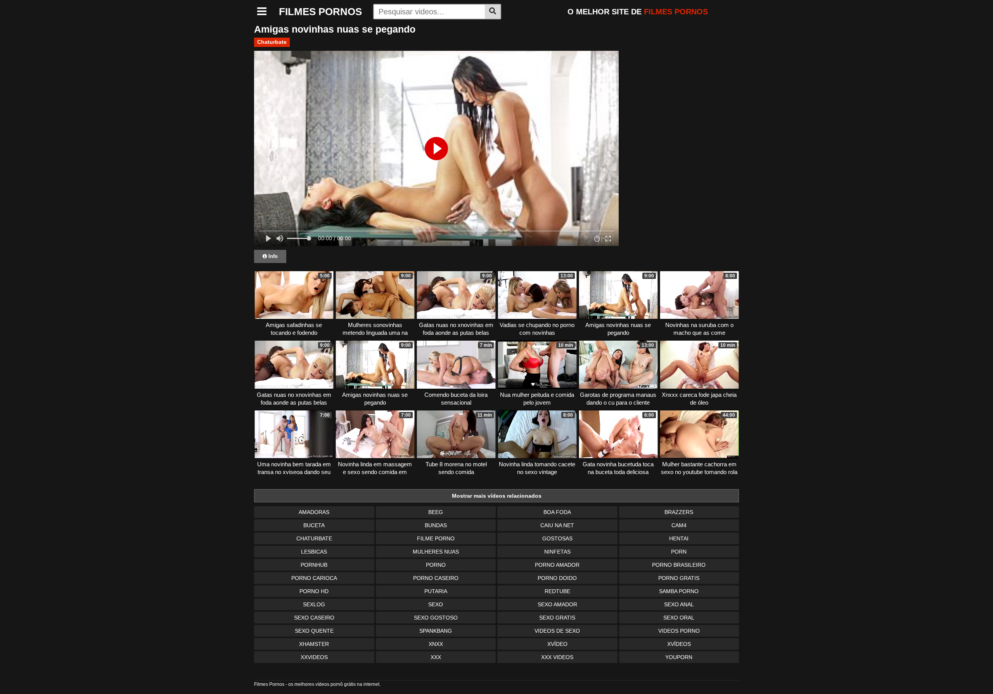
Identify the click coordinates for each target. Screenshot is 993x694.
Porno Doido (557, 578)
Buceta (314, 525)
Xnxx (436, 644)
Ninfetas (557, 552)
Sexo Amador (557, 604)
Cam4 (679, 525)
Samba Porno (679, 591)
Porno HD (314, 591)
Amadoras (314, 512)
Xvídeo (557, 644)
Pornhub (314, 565)
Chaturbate (272, 42)
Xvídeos (679, 644)
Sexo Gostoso (436, 617)
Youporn (678, 657)
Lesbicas (314, 552)
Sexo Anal (679, 604)
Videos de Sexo (557, 631)
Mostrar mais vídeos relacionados (496, 496)
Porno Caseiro (435, 578)
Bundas (436, 525)
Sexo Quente (314, 631)
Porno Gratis (678, 578)
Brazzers (678, 512)
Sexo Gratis (557, 617)
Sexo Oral (678, 617)
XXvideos (314, 657)
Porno (436, 565)
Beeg (435, 512)
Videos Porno (679, 631)
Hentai (679, 538)
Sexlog (314, 604)
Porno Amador (557, 565)
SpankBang (435, 631)
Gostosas (557, 538)
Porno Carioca (314, 578)
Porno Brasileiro (679, 565)
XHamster (314, 644)
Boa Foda (557, 512)
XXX (436, 657)
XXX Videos (557, 657)
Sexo (435, 604)
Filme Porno (436, 538)
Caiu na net (557, 525)
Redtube (557, 591)
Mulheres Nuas (436, 552)
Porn (679, 552)
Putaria (435, 591)
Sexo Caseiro (314, 617)
